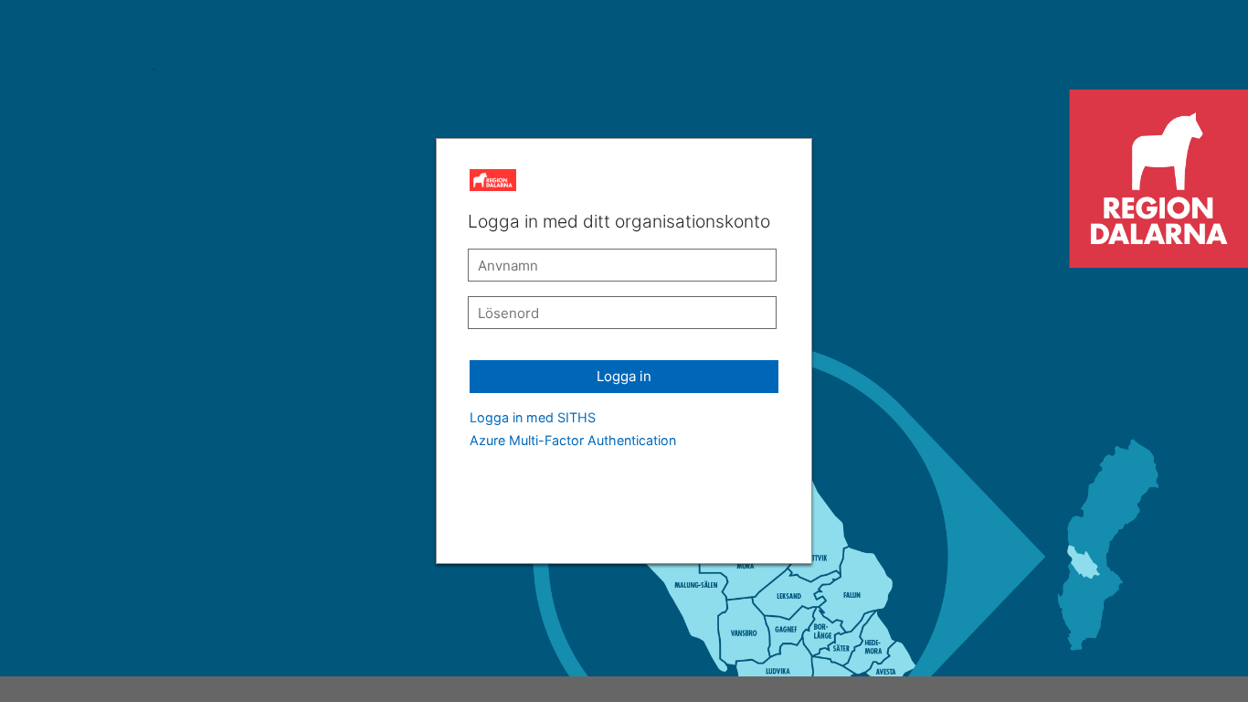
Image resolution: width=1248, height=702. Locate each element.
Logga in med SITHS (533, 417)
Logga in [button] (624, 376)
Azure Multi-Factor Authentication (573, 440)
